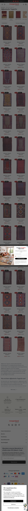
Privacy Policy (16, 263)
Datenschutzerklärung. (9, 497)
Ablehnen (13, 504)
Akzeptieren (13, 501)
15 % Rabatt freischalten (20, 258)
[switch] (25, 509)
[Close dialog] (27, 246)
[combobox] (16, 256)
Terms (18, 263)
